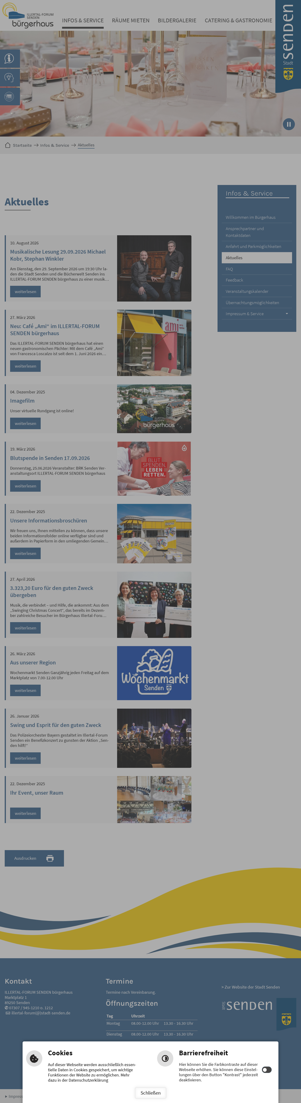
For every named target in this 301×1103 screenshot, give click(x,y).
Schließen (151, 1093)
